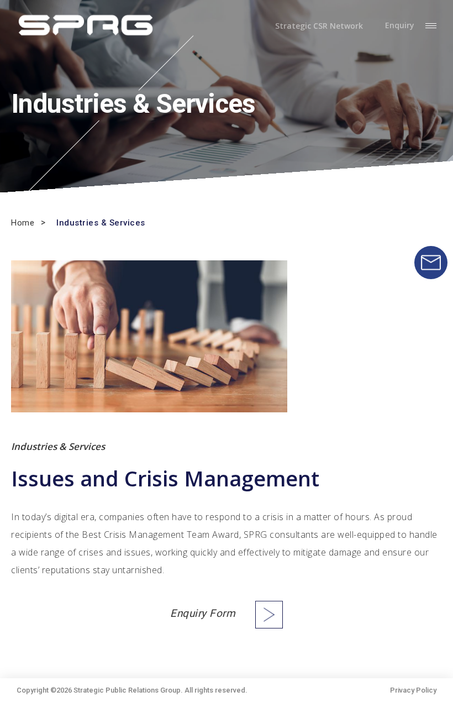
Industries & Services (100, 223)
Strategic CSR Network (319, 26)
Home (22, 223)
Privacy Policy (413, 690)
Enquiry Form (202, 613)
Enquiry (399, 26)
